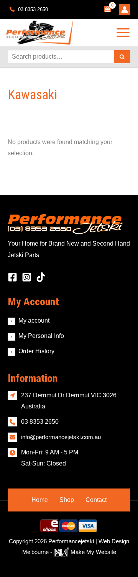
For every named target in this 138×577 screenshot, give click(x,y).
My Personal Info (41, 336)
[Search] (122, 56)
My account (33, 320)
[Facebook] (12, 277)
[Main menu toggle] (123, 32)
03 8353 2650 (32, 9)
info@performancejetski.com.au (61, 437)
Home (39, 500)
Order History (36, 351)
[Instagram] (26, 277)
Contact (96, 500)
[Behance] (41, 277)
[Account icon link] (124, 9)
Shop (66, 500)
